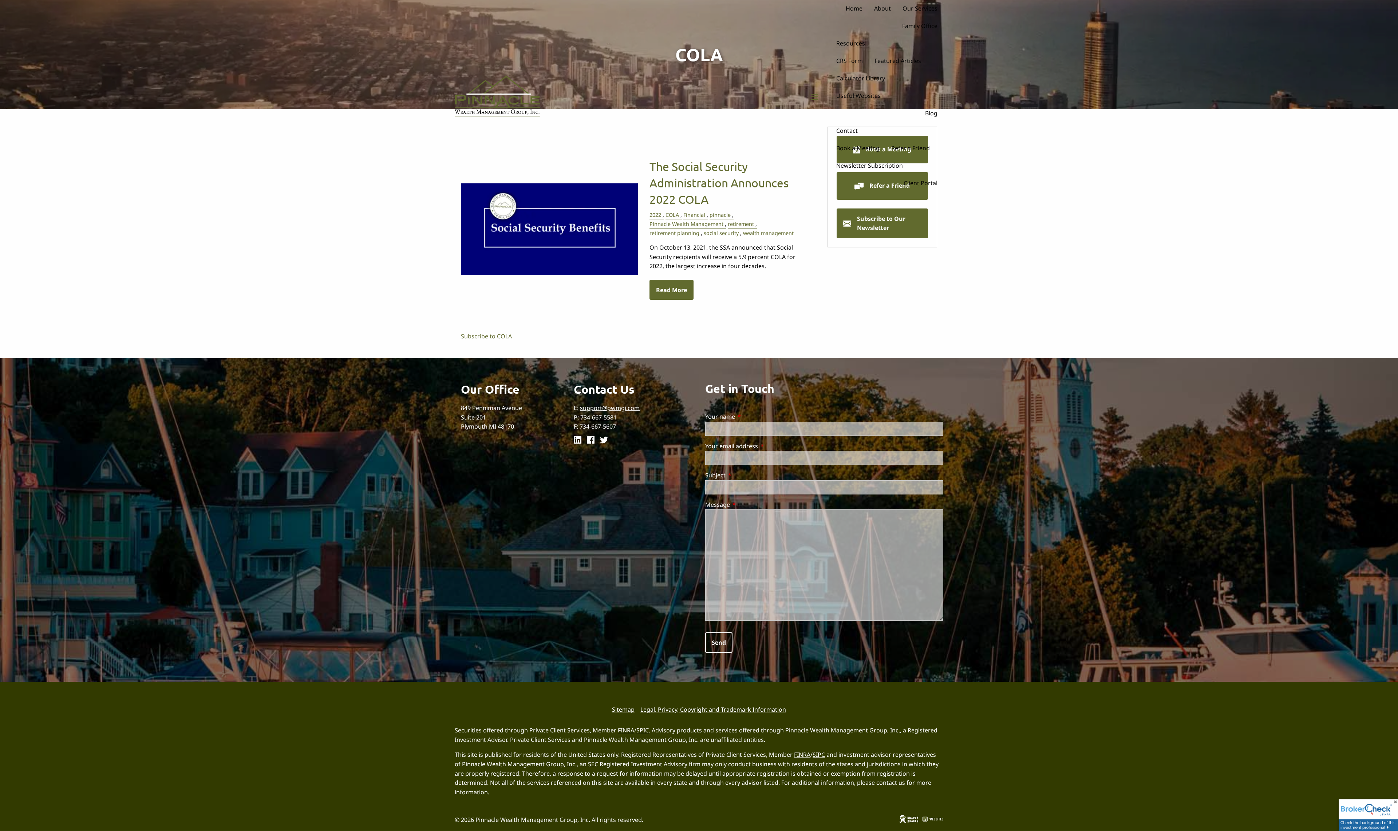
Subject (745, 475)
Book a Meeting (858, 148)
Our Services (920, 8)
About (882, 8)
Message (747, 505)
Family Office (919, 26)
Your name (749, 417)
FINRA (626, 730)
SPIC (642, 730)
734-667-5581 (598, 417)
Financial (694, 214)
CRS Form (849, 61)
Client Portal (920, 183)
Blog (931, 113)
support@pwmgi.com (610, 408)
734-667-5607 (598, 426)
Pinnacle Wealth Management (686, 223)
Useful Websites (858, 96)
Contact (847, 131)
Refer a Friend (910, 148)
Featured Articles (897, 61)
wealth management (768, 233)
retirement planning (674, 233)
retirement (741, 223)
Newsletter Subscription (869, 166)
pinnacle (720, 214)
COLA (672, 214)
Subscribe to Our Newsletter (881, 223)
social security (721, 233)
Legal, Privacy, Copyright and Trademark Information (713, 709)
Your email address (761, 446)
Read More (671, 290)
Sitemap (623, 709)
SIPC (819, 755)
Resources (850, 43)
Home (854, 8)
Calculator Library (860, 78)
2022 (655, 214)
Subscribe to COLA (486, 336)
